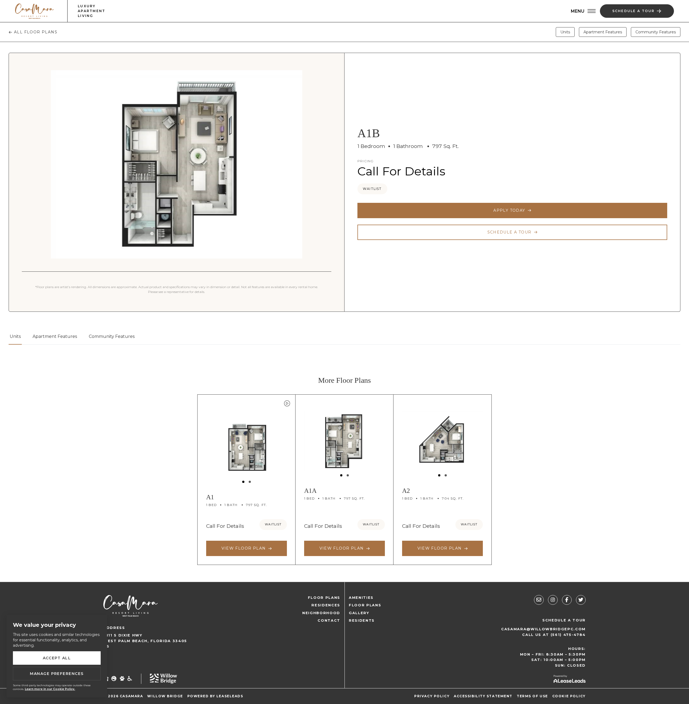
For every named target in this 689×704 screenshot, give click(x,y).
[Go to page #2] (250, 482)
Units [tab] (565, 32)
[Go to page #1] (243, 482)
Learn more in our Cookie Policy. (50, 689)
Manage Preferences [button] (57, 673)
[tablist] (344, 339)
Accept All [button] (57, 658)
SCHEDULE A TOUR (564, 620)
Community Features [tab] (655, 32)
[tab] (15, 339)
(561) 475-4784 (568, 635)
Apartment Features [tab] (602, 32)
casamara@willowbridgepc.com (543, 629)
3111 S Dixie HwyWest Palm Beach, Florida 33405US (145, 640)
